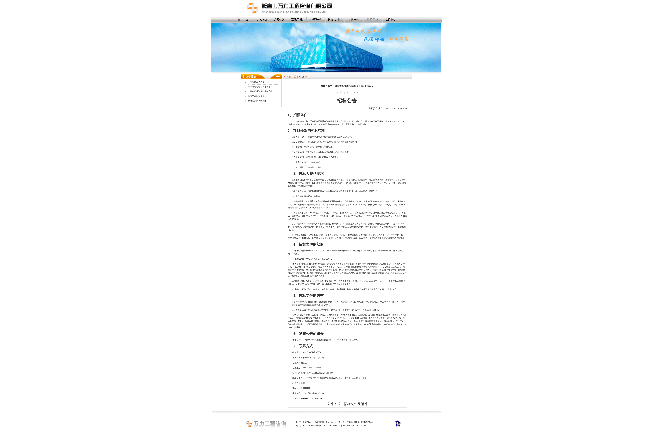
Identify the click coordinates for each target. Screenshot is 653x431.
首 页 (301, 76)
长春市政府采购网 (256, 96)
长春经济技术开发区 (257, 100)
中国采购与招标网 (256, 82)
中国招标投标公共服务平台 (260, 87)
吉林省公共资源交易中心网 (260, 91)
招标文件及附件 (356, 404)
